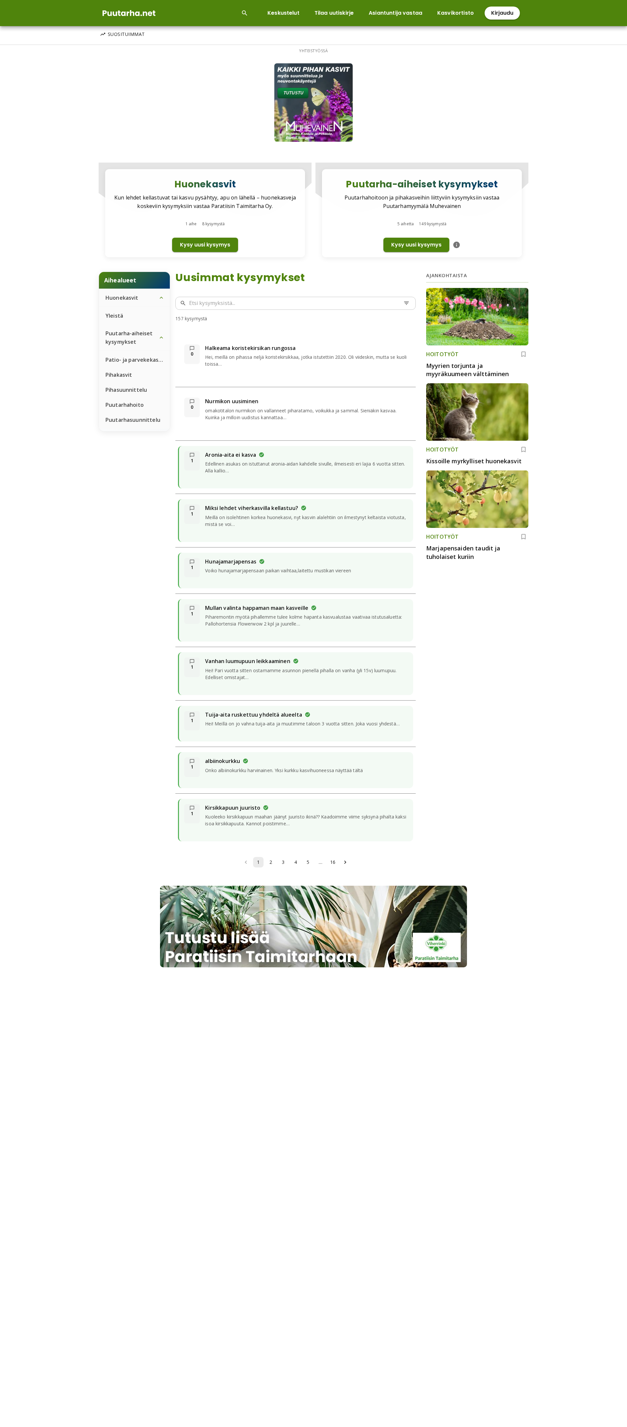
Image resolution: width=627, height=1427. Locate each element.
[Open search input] (244, 13)
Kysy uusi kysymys (205, 244)
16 (332, 862)
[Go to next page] (345, 862)
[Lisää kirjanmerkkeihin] (523, 354)
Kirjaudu (502, 13)
